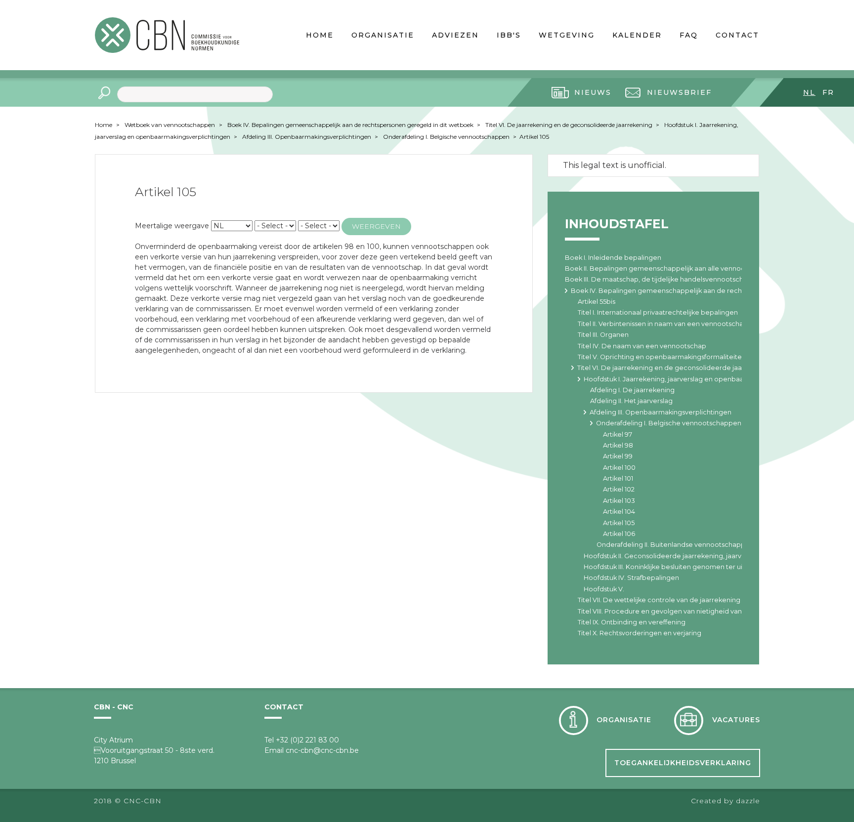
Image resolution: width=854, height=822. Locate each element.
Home (320, 35)
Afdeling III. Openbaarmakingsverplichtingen (307, 136)
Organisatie (382, 35)
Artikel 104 (619, 511)
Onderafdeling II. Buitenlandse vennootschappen (675, 544)
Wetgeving (567, 35)
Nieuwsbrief (679, 92)
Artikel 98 (618, 445)
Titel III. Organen (603, 334)
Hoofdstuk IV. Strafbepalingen (631, 577)
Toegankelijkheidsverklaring (682, 762)
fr (828, 92)
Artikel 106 (619, 533)
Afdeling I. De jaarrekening (632, 390)
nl (809, 92)
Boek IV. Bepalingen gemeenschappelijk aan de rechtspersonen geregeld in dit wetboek (351, 124)
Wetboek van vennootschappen (170, 124)
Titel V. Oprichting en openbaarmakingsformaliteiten (662, 357)
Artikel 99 (618, 456)
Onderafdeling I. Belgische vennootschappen (447, 136)
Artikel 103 (619, 500)
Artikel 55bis (596, 301)
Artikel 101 (618, 478)
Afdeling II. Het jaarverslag (631, 401)
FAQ (689, 35)
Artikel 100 (619, 467)
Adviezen (455, 35)
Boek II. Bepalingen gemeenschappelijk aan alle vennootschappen (672, 268)
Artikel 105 (534, 136)
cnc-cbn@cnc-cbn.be (322, 750)
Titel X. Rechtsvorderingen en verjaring (639, 633)
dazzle (748, 800)
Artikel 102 (619, 489)
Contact (737, 35)
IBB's (509, 35)
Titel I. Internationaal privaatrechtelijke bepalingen (658, 312)
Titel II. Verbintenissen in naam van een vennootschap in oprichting (683, 324)
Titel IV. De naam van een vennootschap (642, 346)
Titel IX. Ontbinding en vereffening (631, 622)
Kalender (637, 35)
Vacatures (736, 719)
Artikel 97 (617, 434)
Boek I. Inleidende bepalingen (613, 257)
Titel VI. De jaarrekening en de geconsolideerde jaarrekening (569, 124)
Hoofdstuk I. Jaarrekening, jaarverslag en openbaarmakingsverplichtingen (701, 379)
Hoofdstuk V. (604, 589)
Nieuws (592, 92)
